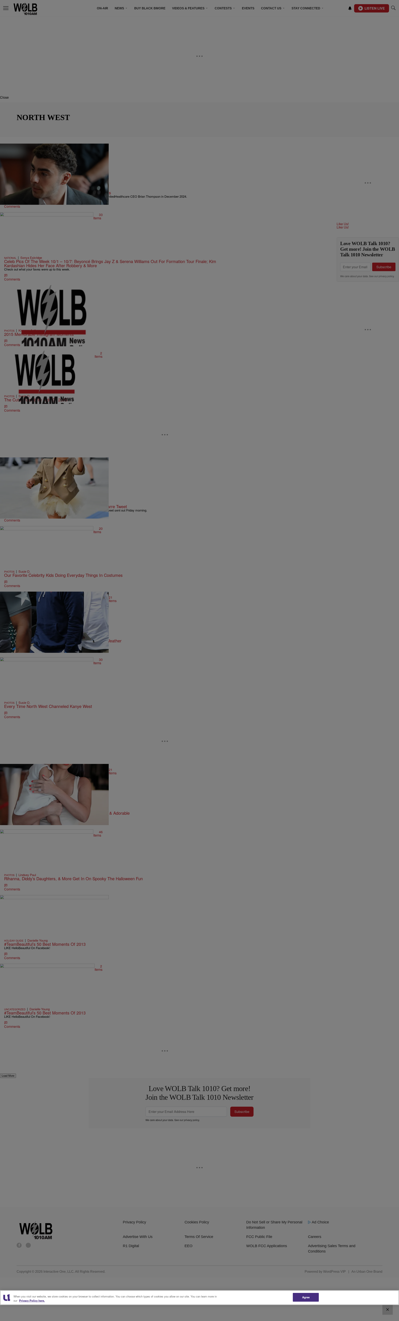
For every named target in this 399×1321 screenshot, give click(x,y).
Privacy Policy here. (32, 1300)
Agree (306, 1297)
